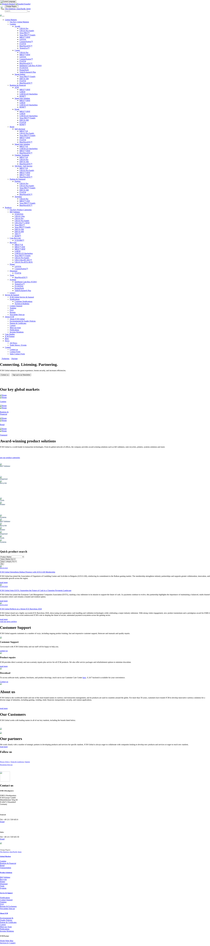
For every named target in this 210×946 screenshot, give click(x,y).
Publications (4, 929)
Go (2, 564)
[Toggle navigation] (3, 16)
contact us (4, 651)
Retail (2, 865)
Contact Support (6, 900)
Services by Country (8, 943)
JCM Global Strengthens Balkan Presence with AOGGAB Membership (27, 572)
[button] (5, 359)
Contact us (5, 375)
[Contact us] (1, 638)
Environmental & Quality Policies (6, 919)
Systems (3, 888)
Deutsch (11, 4)
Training (3, 902)
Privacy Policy (5, 762)
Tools (2, 886)
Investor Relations (7, 931)
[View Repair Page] (1, 653)
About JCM (4, 913)
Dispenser (4, 884)
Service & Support (6, 893)
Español (27, 4)
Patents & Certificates (8, 922)
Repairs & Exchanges (8, 906)
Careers (3, 925)
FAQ (2, 904)
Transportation (5, 868)
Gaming (3, 861)
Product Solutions (6, 872)
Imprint (27, 762)
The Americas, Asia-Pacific (15, 9)
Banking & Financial (8, 863)
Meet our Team (6, 927)
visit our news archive (8, 621)
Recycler (3, 879)
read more (4, 582)
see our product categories (10, 458)
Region (12, 6)
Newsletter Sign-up (6, 765)
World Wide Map (6, 941)
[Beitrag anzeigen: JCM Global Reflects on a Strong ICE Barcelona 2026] (1, 603)
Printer (2, 882)
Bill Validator (5, 877)
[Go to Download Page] (1, 669)
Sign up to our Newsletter (21, 375)
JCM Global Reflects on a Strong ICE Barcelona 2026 (21, 609)
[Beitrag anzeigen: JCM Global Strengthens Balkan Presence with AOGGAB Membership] (1, 566)
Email (2, 822)
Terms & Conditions (17, 762)
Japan (28, 9)
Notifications (5, 898)
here (84, 678)
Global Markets (5, 856)
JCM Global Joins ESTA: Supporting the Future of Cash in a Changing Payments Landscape (35, 590)
